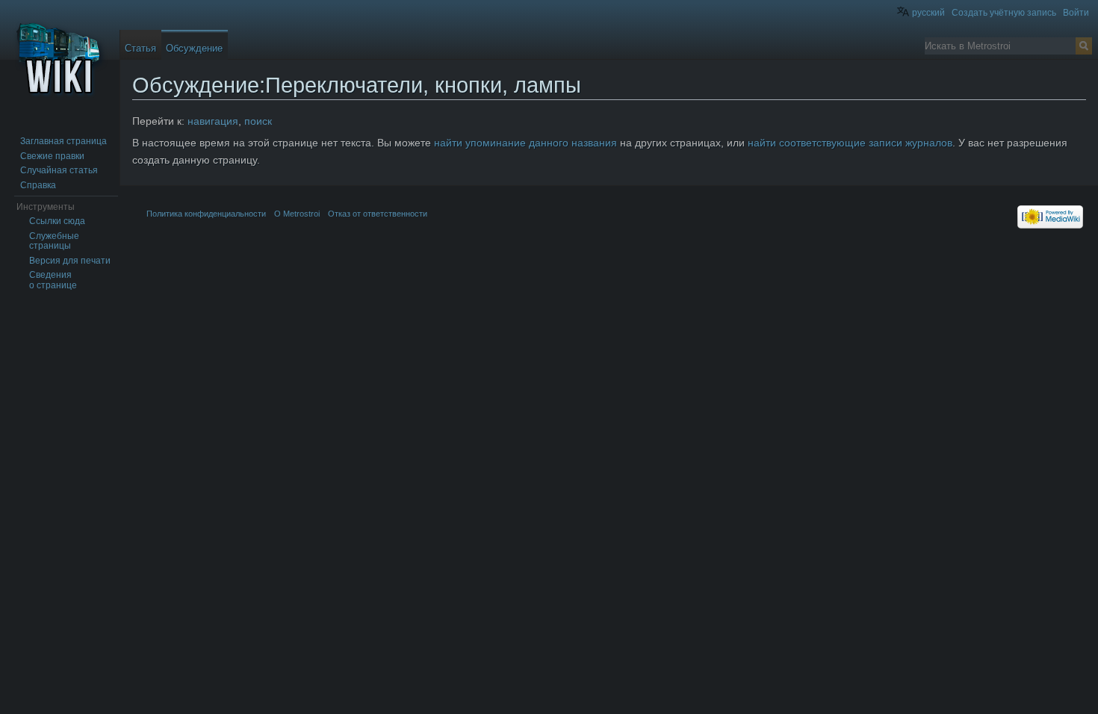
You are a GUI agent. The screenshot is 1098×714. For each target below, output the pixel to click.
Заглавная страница (63, 141)
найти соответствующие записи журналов (850, 143)
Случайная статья (59, 170)
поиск (258, 121)
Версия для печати (70, 260)
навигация (212, 121)
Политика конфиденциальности (206, 213)
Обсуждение (194, 48)
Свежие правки (52, 156)
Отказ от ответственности (377, 213)
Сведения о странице (53, 280)
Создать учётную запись (1004, 12)
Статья (140, 48)
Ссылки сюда (57, 221)
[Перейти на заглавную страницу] (60, 59)
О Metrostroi (297, 213)
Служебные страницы (54, 241)
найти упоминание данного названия (525, 143)
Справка (38, 185)
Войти (1076, 12)
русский (928, 12)
